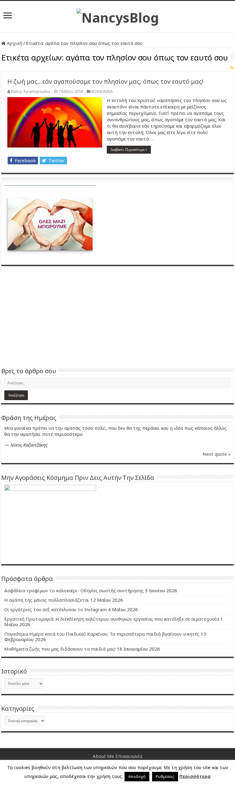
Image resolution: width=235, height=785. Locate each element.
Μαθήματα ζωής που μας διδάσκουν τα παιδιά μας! (60, 649)
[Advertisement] (117, 316)
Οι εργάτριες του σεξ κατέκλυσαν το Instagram (55, 609)
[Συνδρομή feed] (232, 68)
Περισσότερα (195, 776)
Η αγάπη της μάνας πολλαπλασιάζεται (46, 600)
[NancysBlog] (117, 16)
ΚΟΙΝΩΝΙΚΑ (102, 91)
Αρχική (14, 43)
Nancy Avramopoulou (30, 91)
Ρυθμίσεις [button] (165, 776)
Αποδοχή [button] (137, 776)
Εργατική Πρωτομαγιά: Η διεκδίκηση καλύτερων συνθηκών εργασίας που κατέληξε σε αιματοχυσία (111, 619)
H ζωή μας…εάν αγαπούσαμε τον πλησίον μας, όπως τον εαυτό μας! (105, 81)
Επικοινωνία (128, 756)
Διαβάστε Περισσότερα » (128, 150)
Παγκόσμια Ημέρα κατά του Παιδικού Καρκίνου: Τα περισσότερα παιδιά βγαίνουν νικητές (102, 634)
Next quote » (217, 454)
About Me (103, 756)
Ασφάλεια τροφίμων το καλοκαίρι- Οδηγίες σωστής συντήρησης (74, 590)
